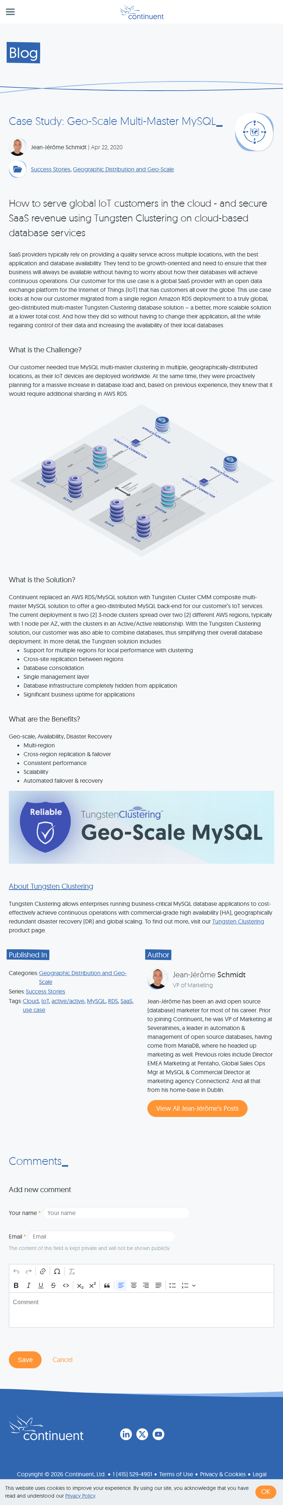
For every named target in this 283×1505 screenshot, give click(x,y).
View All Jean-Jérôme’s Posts (197, 1108)
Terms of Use (176, 1474)
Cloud (31, 1001)
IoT (45, 1001)
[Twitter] (142, 1434)
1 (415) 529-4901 (132, 1474)
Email (17, 1236)
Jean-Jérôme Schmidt (59, 147)
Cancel (63, 1359)
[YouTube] (158, 1434)
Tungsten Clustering (238, 921)
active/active (68, 1001)
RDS (113, 1001)
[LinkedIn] (126, 1434)
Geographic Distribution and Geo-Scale (123, 169)
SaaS (126, 1001)
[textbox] (141, 1310)
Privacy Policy (80, 1495)
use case (34, 1009)
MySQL (96, 1001)
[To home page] (46, 1427)
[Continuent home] (142, 11)
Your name (25, 1212)
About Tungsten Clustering (51, 886)
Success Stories (50, 169)
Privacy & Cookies (223, 1474)
